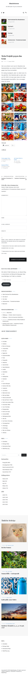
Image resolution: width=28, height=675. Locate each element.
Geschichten (5, 364)
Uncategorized (6, 423)
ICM (3, 374)
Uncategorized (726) (7, 464)
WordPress (3, 672)
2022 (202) (5, 504)
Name (2, 217)
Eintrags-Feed (6, 443)
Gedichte (5, 362)
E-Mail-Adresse (5, 224)
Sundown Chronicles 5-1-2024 (7, 178)
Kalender (5, 378)
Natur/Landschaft (7, 397)
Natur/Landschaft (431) (8, 467)
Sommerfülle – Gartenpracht (10, 573)
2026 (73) (5, 495)
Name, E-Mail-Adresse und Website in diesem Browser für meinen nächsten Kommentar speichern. (13, 241)
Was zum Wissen (6, 430)
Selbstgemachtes (7, 416)
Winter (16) (5, 485)
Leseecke (5, 388)
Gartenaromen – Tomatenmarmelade (17, 40)
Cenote (7, 671)
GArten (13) (5, 488)
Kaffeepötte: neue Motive (9, 600)
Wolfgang (5, 315)
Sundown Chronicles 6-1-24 (21, 178)
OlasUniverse (14, 3)
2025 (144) (5, 497)
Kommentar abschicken (18, 259)
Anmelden (5, 441)
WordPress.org (6, 448)
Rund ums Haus (6, 411)
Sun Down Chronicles (7, 421)
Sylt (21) (4, 483)
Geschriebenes (6, 367)
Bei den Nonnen (6, 547)
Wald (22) (5, 481)
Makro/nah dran (6, 392)
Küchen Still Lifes (6, 385)
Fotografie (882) (6, 462)
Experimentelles (6, 355)
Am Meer (5, 341)
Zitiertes (4, 432)
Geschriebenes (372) (7, 469)
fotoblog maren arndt (7, 323)
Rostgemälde (6, 409)
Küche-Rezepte (6, 383)
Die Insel (4, 350)
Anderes (4, 343)
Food (4, 357)
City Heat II (10, 26)
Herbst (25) (5, 478)
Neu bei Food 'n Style (7, 399)
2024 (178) (5, 499)
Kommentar (4, 195)
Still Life (4, 418)
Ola (2, 61)
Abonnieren (6, 284)
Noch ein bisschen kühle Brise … (16, 317)
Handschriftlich (4, 165)
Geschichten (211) (7, 471)
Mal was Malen (6, 395)
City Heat (10, 33)
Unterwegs (5, 425)
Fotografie (5, 360)
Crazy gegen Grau (5, 158)
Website (3, 231)
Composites (5, 348)
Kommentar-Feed (6, 446)
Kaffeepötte (5, 376)
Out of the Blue (6, 407)
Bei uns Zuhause (6, 346)
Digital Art (5, 353)
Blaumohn (5, 303)
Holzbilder (5, 371)
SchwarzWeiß (6, 414)
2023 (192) (5, 502)
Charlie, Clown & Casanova (15, 315)
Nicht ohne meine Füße (8, 402)
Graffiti (4, 369)
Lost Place (5, 390)
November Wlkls (6, 404)
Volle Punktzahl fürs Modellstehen (16, 19)
